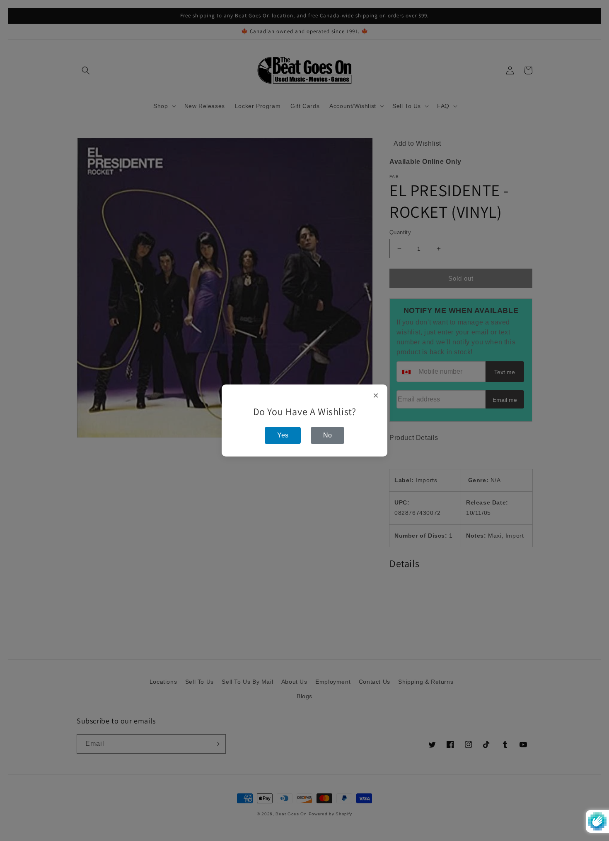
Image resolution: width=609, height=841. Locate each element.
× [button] (376, 396)
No (327, 435)
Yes (282, 435)
